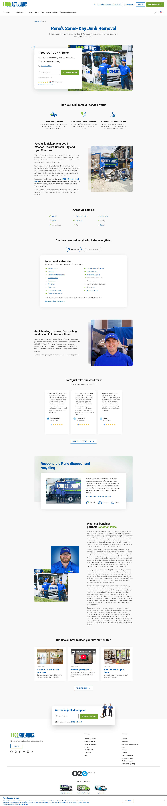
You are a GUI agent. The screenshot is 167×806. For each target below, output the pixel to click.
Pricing (87, 747)
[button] (8, 12)
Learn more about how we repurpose (98, 496)
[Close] (164, 800)
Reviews (124, 739)
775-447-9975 (46, 66)
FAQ (86, 755)
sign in (140, 4)
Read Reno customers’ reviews (46, 85)
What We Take (89, 750)
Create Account (129, 4)
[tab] (74, 249)
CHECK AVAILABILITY (155, 4)
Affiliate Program (127, 758)
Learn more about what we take (55, 301)
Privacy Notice (23, 804)
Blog (123, 747)
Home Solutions (90, 741)
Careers (124, 750)
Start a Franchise (127, 755)
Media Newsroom (127, 761)
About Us (88, 752)
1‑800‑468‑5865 (76, 722)
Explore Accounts (90, 739)
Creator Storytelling (128, 764)
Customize (128, 800)
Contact (124, 752)
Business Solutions (91, 744)
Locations (37, 21)
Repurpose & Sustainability (130, 744)
